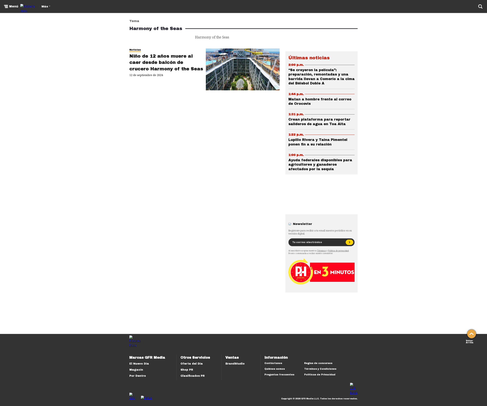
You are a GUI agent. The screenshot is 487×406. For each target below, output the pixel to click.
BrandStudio (235, 363)
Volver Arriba (469, 341)
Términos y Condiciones (320, 369)
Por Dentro (137, 375)
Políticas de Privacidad (319, 374)
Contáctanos (273, 363)
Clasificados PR (193, 375)
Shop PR (187, 369)
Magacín (136, 369)
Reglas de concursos (318, 363)
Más (44, 6)
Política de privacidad (338, 250)
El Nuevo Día (139, 363)
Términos (321, 250)
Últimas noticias (309, 57)
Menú (13, 6)
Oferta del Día (192, 363)
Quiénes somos (274, 369)
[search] (480, 6)
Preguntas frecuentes (279, 374)
